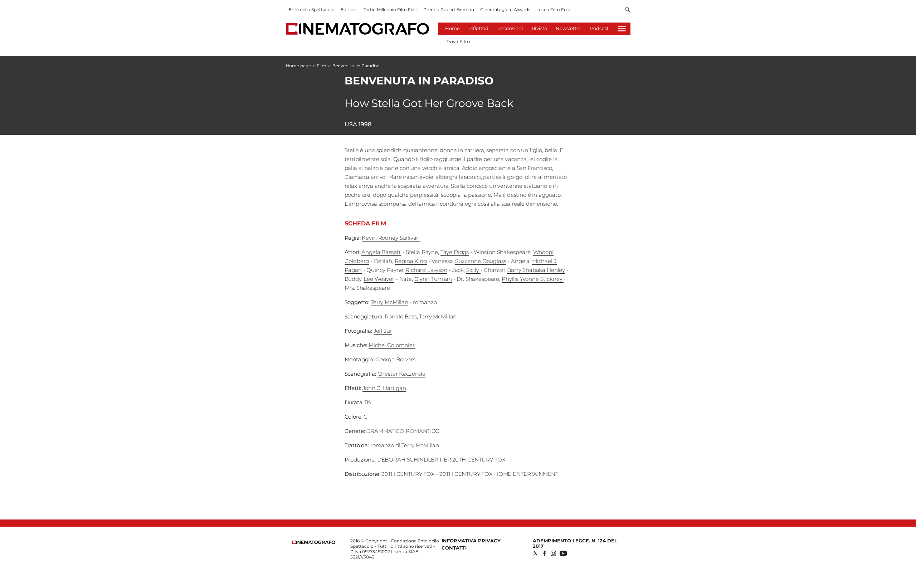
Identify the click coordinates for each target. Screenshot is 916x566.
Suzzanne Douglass (480, 261)
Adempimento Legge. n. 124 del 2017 (575, 543)
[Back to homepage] (313, 542)
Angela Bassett (381, 252)
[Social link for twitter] (535, 553)
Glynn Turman (433, 278)
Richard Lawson (426, 270)
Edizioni (349, 9)
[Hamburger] (622, 29)
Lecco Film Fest (553, 9)
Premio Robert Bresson (448, 9)
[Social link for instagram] (553, 553)
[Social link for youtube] (563, 553)
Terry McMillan (389, 302)
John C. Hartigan (384, 388)
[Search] (627, 10)
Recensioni (510, 28)
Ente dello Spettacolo (312, 9)
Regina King (411, 261)
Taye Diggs (454, 252)
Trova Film (458, 41)
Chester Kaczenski (401, 373)
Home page (298, 65)
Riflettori (478, 28)
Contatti (454, 548)
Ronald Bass (400, 316)
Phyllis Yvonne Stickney (533, 278)
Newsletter (568, 28)
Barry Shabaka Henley (536, 270)
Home (452, 28)
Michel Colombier (392, 345)
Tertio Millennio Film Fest (390, 9)
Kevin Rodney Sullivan (391, 237)
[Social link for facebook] (544, 553)
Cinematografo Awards (505, 9)
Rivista (539, 28)
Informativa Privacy (471, 540)
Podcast (599, 28)
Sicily (473, 270)
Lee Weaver (379, 278)
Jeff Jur (383, 330)
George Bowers (395, 359)
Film (321, 65)
